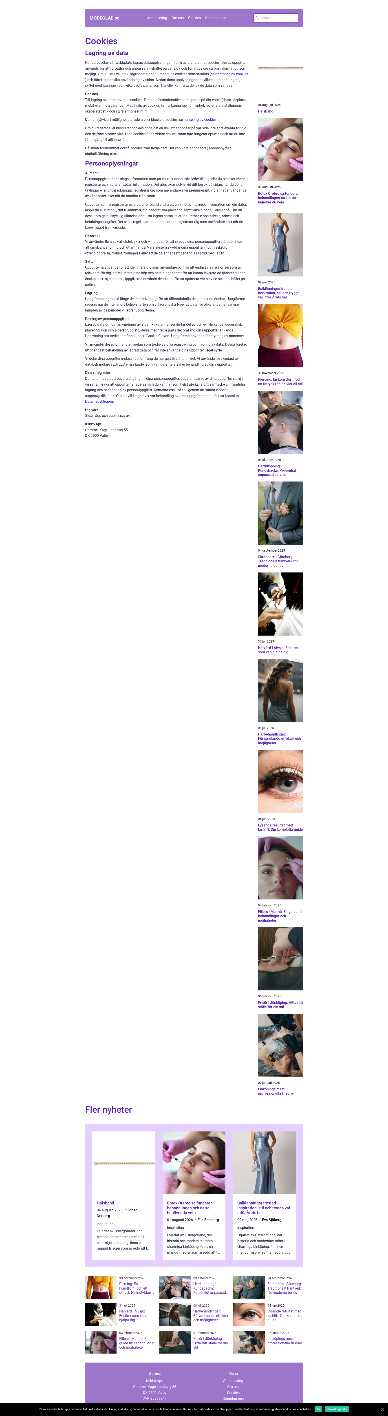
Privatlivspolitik (337, 1409)
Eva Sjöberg (271, 1220)
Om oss (178, 18)
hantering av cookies (200, 119)
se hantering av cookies (229, 74)
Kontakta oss (215, 18)
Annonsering (157, 18)
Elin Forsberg (208, 1220)
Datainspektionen (99, 401)
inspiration (105, 1224)
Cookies (194, 18)
